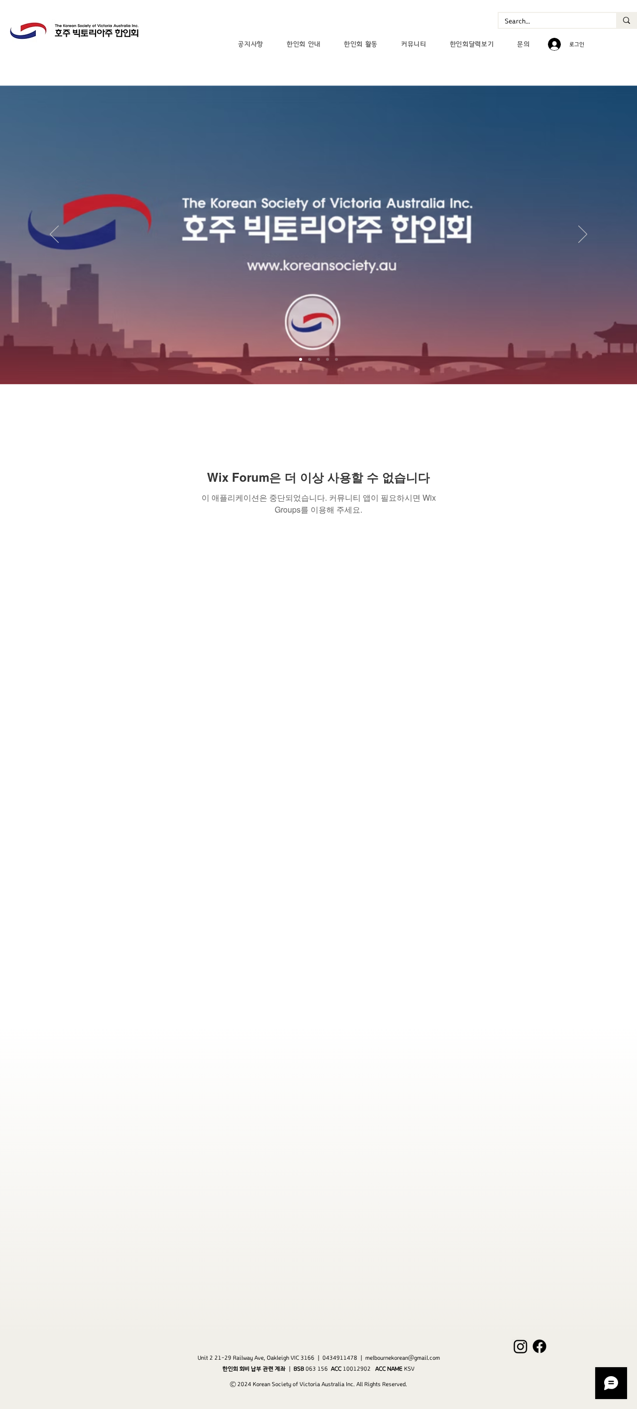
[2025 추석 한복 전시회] (327, 359)
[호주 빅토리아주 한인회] (300, 359)
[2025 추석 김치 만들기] (336, 359)
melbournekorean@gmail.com (402, 1358)
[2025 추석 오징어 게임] (318, 359)
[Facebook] (539, 1346)
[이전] (54, 234)
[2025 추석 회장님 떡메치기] (309, 359)
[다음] (582, 234)
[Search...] (626, 20)
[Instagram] (521, 1346)
